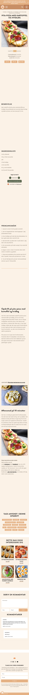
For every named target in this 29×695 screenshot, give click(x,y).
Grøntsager (7, 524)
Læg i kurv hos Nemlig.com (15, 181)
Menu (6, 7)
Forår (14, 529)
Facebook (15, 464)
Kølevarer (20, 522)
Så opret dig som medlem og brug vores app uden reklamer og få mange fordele (14, 2)
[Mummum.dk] (14, 658)
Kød (4, 527)
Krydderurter (12, 527)
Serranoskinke (7, 519)
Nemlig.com (19, 184)
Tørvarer (23, 519)
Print (22, 61)
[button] (2, 692)
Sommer (21, 529)
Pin (15, 61)
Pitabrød (16, 519)
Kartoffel (22, 524)
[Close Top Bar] (28, 2)
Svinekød (8, 529)
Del (8, 61)
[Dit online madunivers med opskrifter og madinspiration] (2, 7)
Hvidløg (15, 524)
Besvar (25, 618)
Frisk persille (21, 527)
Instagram (7, 464)
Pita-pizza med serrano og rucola (16, 382)
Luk (27, 661)
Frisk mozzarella (10, 522)
